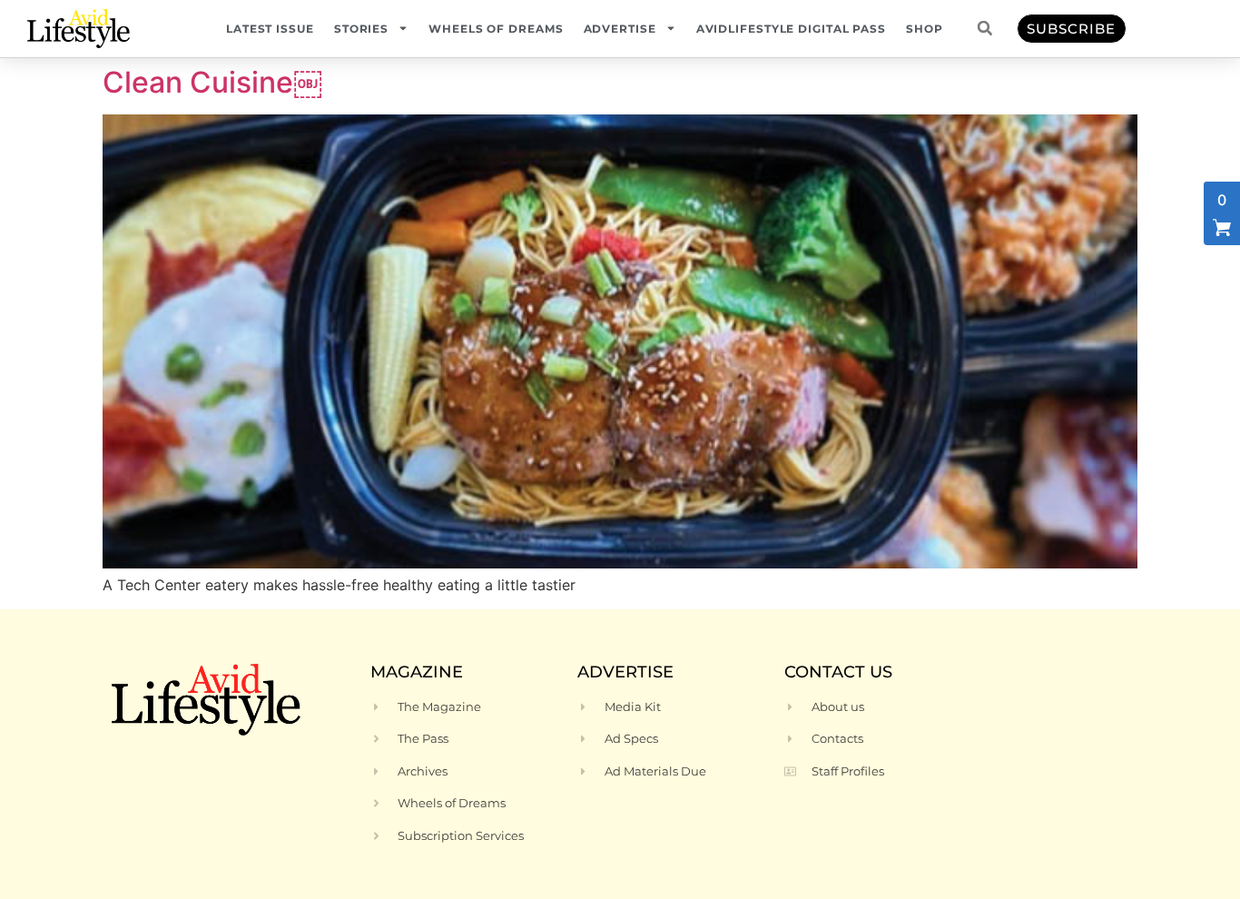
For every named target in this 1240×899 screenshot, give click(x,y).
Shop (924, 28)
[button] (985, 28)
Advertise (620, 28)
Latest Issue (270, 28)
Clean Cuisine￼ (212, 82)
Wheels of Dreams (495, 28)
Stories (361, 28)
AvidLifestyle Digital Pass (791, 28)
